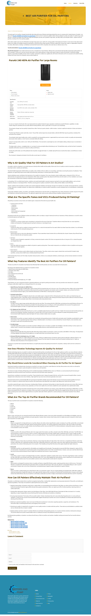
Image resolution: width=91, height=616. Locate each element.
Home (65, 3)
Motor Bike (81, 3)
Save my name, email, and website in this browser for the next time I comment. (26, 564)
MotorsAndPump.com (22, 612)
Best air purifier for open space (18, 524)
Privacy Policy (39, 596)
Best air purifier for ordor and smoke (19, 527)
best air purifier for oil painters (15, 532)
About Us (38, 601)
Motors (70, 3)
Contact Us (38, 605)
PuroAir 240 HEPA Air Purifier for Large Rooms (24, 35)
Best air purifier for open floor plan (19, 522)
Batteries (75, 3)
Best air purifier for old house (17, 521)
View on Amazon (45, 85)
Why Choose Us (39, 603)
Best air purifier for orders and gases (19, 525)
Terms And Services (40, 598)
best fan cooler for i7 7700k (14, 531)
